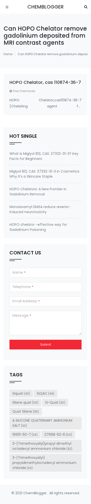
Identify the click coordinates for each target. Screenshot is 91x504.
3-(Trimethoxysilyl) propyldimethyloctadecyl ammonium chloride (44, 462)
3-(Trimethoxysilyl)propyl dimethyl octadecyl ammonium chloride (42, 446)
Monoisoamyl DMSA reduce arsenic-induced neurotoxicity (40, 209)
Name (18, 272)
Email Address (26, 301)
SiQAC (45, 393)
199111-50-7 (25, 434)
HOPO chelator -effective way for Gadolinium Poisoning (38, 227)
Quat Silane (25, 411)
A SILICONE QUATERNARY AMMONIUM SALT (42, 423)
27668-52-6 (58, 434)
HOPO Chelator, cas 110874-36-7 (45, 82)
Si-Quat (55, 402)
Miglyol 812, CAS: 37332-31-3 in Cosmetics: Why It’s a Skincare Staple (44, 174)
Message (21, 315)
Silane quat (25, 402)
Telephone (22, 286)
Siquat (21, 393)
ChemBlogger (45, 7)
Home (8, 54)
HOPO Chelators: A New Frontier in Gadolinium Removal (37, 192)
